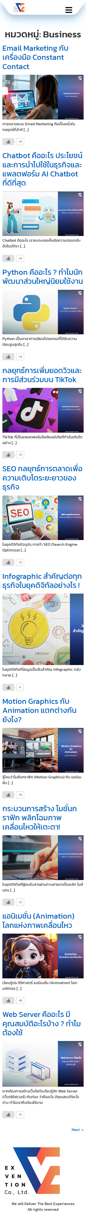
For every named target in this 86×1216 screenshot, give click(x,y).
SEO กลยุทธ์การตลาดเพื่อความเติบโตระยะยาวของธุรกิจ (42, 478)
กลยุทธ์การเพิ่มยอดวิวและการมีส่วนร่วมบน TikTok (42, 375)
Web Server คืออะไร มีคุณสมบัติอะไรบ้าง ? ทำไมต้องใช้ (41, 1023)
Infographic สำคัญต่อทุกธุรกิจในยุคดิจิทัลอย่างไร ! (42, 580)
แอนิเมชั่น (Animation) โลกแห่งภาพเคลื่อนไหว (38, 920)
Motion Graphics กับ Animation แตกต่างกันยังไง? (39, 710)
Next (78, 1129)
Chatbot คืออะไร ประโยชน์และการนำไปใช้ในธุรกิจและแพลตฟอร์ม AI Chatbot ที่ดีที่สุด (42, 169)
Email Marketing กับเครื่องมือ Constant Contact (35, 57)
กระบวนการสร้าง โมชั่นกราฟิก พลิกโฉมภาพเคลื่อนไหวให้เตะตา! (39, 818)
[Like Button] (8, 141)
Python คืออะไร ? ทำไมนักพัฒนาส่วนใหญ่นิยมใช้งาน (42, 276)
